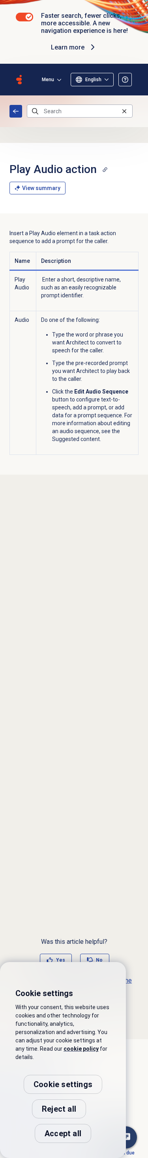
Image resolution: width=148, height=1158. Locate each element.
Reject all (59, 1109)
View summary (41, 188)
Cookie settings (63, 1084)
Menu (48, 79)
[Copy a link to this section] (105, 169)
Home (15, 111)
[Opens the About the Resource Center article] (125, 79)
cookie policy (81, 1049)
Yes (60, 960)
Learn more (67, 47)
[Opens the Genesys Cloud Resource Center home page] (19, 79)
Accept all (63, 1133)
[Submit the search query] (35, 111)
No (99, 960)
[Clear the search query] (124, 111)
